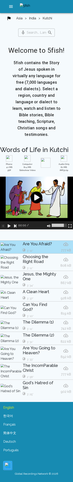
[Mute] (49, 225)
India (32, 18)
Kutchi (47, 18)
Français (9, 424)
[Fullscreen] (70, 225)
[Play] (9, 225)
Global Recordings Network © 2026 (36, 473)
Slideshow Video (27, 167)
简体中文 (9, 433)
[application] (36, 203)
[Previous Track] (3, 225)
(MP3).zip (64, 167)
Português (11, 450)
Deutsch (9, 441)
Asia (19, 18)
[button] (11, 6)
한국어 (8, 416)
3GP (9, 167)
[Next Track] (15, 225)
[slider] (59, 225)
